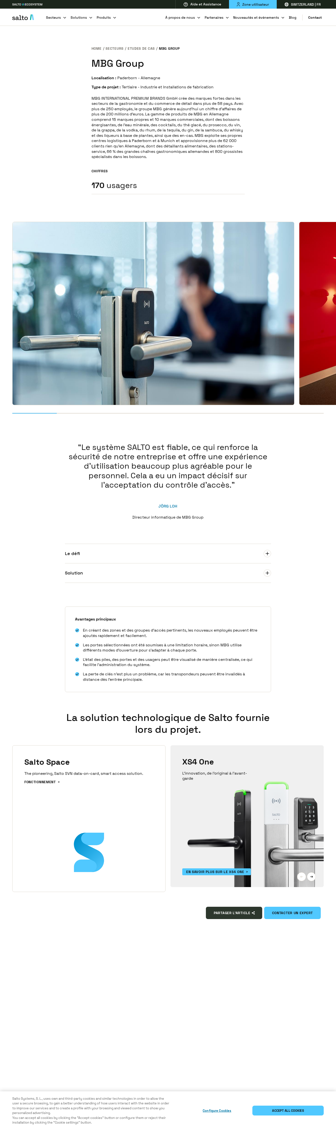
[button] (301, 876)
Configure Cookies (217, 1111)
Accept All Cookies (288, 1111)
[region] (168, 1110)
